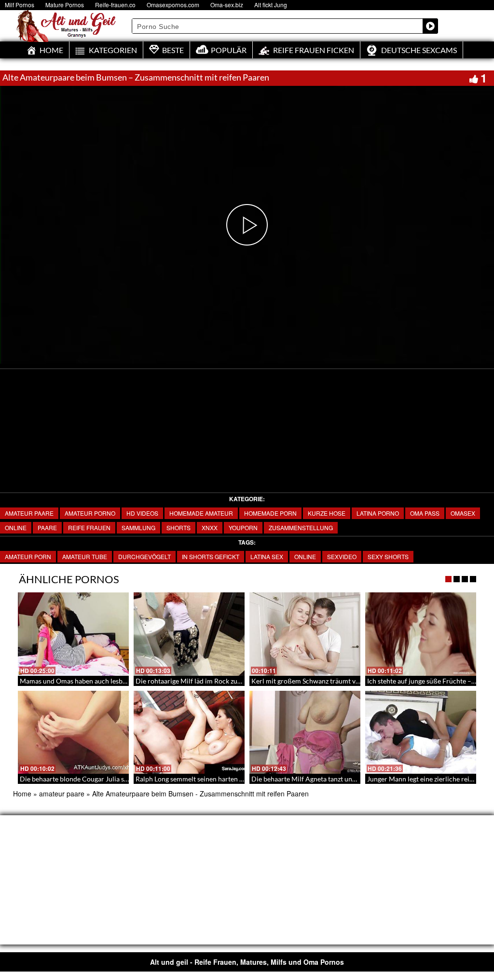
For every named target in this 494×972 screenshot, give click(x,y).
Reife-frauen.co (115, 4)
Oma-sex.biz (226, 4)
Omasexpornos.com (173, 4)
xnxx (210, 527)
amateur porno (90, 513)
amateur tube (84, 556)
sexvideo (342, 556)
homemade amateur (201, 513)
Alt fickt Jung (270, 4)
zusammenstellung (301, 527)
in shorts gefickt (210, 556)
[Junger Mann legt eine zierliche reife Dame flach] (420, 732)
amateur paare (29, 513)
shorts (178, 527)
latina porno (378, 513)
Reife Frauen (89, 527)
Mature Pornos (64, 4)
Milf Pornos (19, 4)
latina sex (266, 556)
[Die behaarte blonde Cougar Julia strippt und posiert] (73, 732)
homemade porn (270, 513)
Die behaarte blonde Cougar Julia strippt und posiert (98, 779)
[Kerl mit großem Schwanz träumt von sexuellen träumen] (304, 634)
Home (22, 793)
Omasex (463, 513)
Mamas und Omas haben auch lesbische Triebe (89, 681)
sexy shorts (388, 556)
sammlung (138, 527)
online (16, 527)
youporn (243, 527)
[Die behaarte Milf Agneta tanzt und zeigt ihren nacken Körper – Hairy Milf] (304, 732)
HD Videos (142, 513)
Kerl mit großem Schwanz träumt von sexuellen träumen (335, 681)
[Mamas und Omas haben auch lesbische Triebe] (73, 634)
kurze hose (326, 513)
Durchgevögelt (144, 556)
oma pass (424, 513)
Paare (47, 527)
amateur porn (28, 556)
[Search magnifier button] (430, 26)
